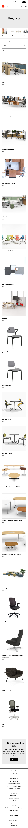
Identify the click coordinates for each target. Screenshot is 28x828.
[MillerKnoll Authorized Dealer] (14, 816)
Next (20, 733)
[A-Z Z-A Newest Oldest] (14, 50)
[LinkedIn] (13, 773)
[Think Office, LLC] (5, 6)
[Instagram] (16, 773)
